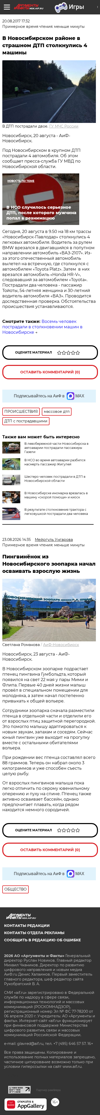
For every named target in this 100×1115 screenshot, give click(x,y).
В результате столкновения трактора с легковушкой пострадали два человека (56, 512)
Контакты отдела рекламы (34, 932)
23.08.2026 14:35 (16, 539)
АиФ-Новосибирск (61, 644)
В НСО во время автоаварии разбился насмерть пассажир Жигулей (54, 462)
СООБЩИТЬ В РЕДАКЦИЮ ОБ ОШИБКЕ (42, 940)
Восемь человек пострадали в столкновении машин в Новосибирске (42, 327)
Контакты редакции (27, 925)
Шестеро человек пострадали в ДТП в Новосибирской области (54, 479)
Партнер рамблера (48, 1090)
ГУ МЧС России (63, 126)
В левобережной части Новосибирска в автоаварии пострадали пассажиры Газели (56, 448)
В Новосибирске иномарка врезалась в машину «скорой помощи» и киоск (56, 495)
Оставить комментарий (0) (50, 372)
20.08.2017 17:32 (16, 21)
